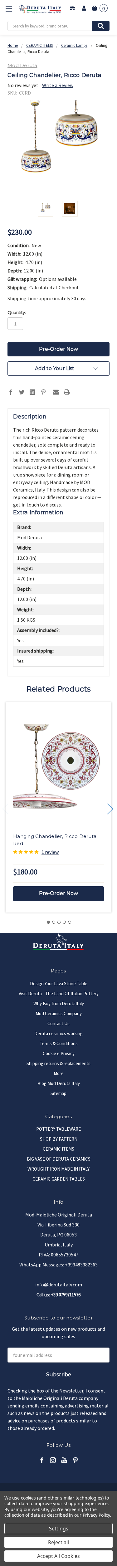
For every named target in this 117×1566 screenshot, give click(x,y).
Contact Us (58, 1023)
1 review (50, 852)
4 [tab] (64, 922)
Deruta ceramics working (58, 1033)
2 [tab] (53, 922)
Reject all (58, 1542)
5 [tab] (69, 922)
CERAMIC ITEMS (58, 1149)
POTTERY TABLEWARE (58, 1129)
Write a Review (57, 85)
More (59, 1073)
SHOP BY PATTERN (58, 1139)
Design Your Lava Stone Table (58, 983)
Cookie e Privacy (59, 1053)
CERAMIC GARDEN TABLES (58, 1179)
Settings (58, 1528)
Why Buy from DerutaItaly (58, 1003)
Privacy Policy (96, 1515)
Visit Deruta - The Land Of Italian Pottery (59, 993)
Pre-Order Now (58, 893)
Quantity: (16, 312)
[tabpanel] (58, 807)
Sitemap (58, 1093)
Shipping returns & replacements (58, 1063)
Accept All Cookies (58, 1556)
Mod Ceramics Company (59, 1013)
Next (110, 809)
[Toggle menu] (8, 8)
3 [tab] (59, 922)
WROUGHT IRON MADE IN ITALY (58, 1169)
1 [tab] (48, 922)
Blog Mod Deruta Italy (58, 1083)
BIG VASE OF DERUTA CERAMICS (58, 1159)
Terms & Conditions (59, 1043)
